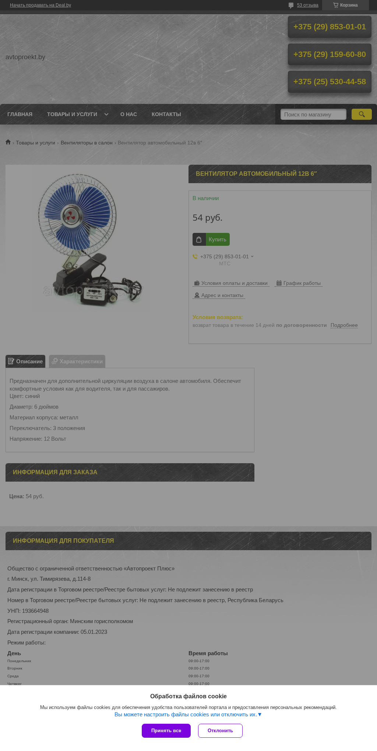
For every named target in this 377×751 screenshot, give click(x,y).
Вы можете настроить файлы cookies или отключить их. (185, 714)
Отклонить (220, 730)
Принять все (166, 730)
